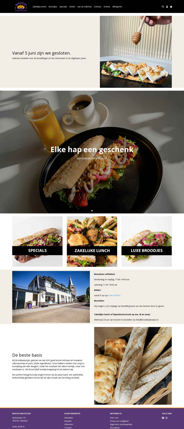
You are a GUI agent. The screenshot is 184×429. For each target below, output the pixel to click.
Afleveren (68, 424)
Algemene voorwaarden (121, 424)
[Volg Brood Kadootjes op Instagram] (166, 418)
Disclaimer (115, 427)
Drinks (72, 6)
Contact (97, 6)
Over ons (114, 417)
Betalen (68, 421)
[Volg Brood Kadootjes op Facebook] (163, 418)
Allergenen (117, 6)
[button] (92, 210)
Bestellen (68, 417)
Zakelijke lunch (39, 6)
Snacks (107, 6)
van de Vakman (84, 6)
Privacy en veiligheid (119, 421)
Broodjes (53, 6)
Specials (63, 6)
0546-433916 (114, 295)
